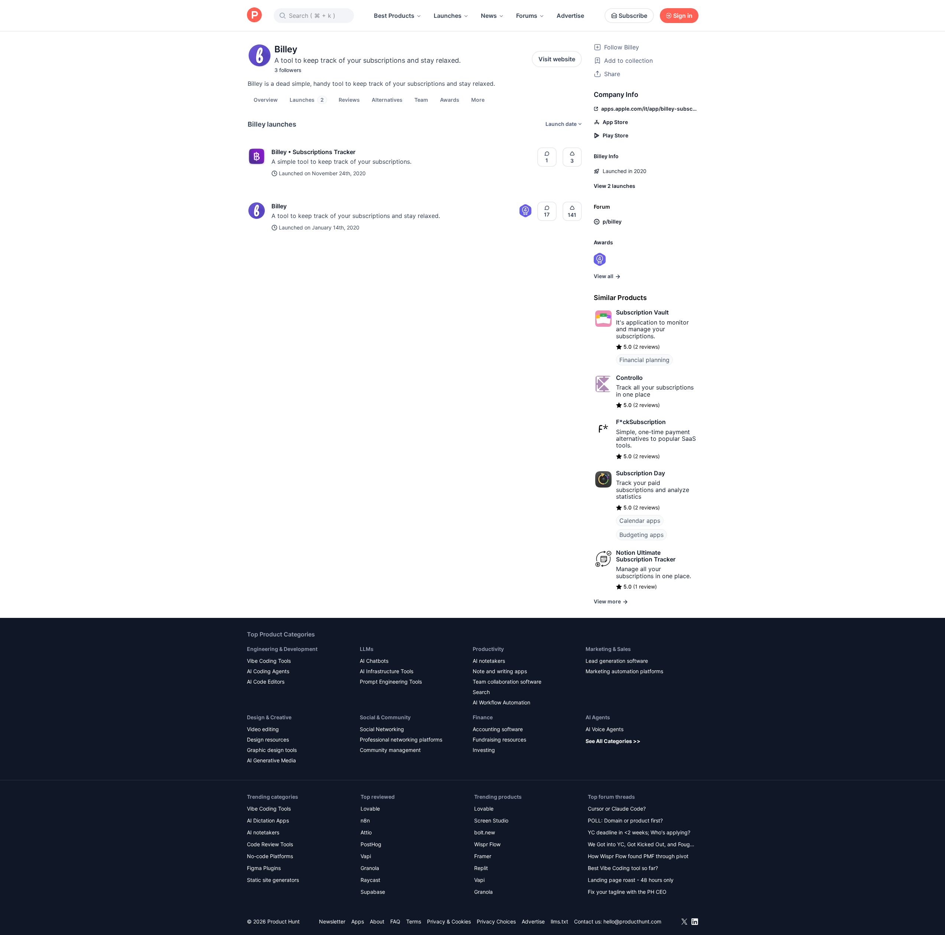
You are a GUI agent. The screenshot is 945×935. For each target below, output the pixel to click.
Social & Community (385, 717)
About (377, 921)
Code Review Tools (270, 844)
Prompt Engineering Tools (391, 681)
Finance (483, 717)
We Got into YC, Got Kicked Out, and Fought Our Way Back (641, 845)
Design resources (268, 739)
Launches (448, 15)
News (489, 15)
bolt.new (484, 832)
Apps (357, 921)
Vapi (366, 856)
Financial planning (644, 360)
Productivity (488, 649)
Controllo (629, 377)
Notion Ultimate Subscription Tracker (645, 556)
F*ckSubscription (641, 422)
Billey (279, 206)
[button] (478, 99)
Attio (366, 832)
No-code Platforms (270, 856)
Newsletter (332, 921)
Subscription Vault (642, 312)
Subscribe (633, 15)
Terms (413, 921)
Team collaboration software (507, 681)
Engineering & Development (282, 649)
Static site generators (273, 880)
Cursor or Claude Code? (617, 808)
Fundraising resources (499, 739)
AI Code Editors (265, 681)
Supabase (373, 892)
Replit (481, 868)
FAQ (395, 921)
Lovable (370, 808)
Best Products (394, 15)
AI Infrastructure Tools (386, 671)
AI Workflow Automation (501, 702)
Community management (390, 750)
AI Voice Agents (604, 729)
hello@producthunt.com (632, 921)
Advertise (570, 15)
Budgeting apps (641, 534)
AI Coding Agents (268, 671)
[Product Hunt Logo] (254, 15)
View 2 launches (614, 186)
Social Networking (382, 729)
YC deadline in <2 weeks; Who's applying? (639, 832)
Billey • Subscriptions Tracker (313, 152)
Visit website (556, 59)
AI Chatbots (374, 661)
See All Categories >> (613, 741)
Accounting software (498, 729)
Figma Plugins (264, 868)
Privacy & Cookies (449, 921)
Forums (526, 15)
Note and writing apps (500, 671)
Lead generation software (617, 661)
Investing (484, 750)
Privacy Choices (496, 921)
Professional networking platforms (401, 739)
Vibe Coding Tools (269, 661)
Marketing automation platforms (624, 671)
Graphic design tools (272, 750)
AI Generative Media (271, 760)
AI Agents (598, 717)
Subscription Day (640, 473)
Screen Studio (491, 820)
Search (481, 692)
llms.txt (559, 921)
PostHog (371, 844)
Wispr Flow (487, 844)
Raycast (370, 880)
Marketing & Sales (608, 649)
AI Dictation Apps (268, 820)
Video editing (263, 729)
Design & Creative (269, 717)
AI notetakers (489, 661)
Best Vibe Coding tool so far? (623, 868)
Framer (482, 856)
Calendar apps (639, 520)
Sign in (683, 15)
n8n (365, 820)
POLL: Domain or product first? (625, 820)
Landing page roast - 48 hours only (631, 880)
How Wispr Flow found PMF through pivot (638, 856)
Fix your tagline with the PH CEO (627, 892)
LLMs (367, 649)
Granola (370, 868)
